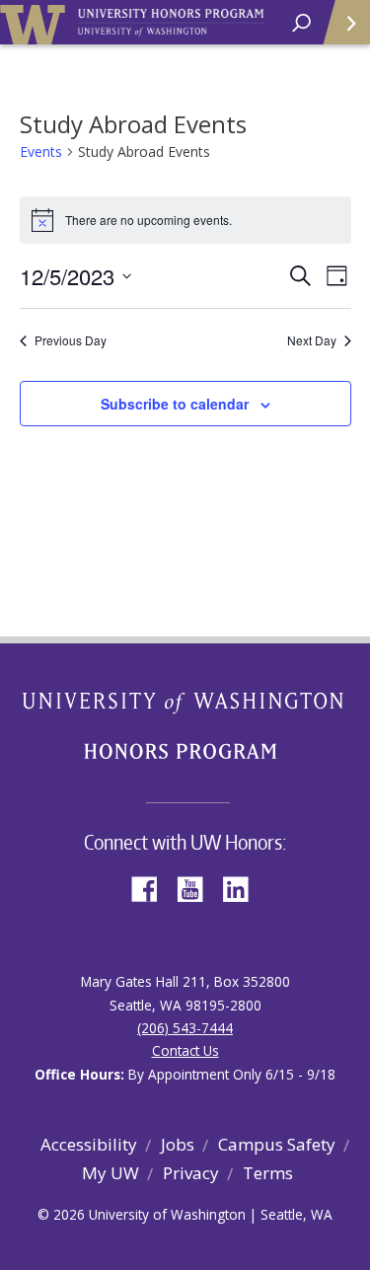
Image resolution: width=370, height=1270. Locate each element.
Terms (268, 1172)
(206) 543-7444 (185, 1027)
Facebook (152, 887)
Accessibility (88, 1144)
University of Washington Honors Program (170, 23)
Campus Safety (276, 1144)
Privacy (191, 1172)
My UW (110, 1172)
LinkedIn (242, 887)
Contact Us (185, 1050)
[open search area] (301, 23)
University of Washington (36, 22)
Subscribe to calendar (175, 403)
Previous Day (71, 340)
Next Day (311, 340)
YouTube (197, 887)
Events (41, 151)
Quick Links (345, 22)
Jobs (177, 1144)
